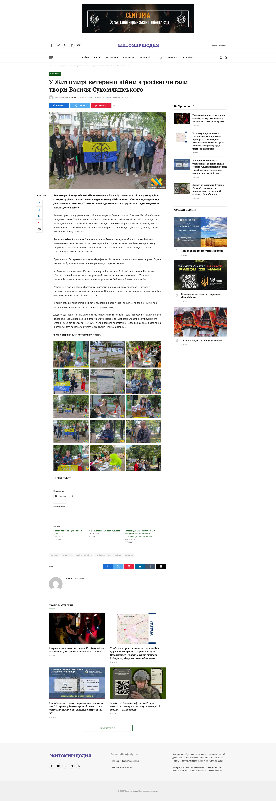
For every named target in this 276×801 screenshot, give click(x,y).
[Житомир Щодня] (138, 45)
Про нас (173, 57)
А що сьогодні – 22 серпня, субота (201, 340)
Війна (85, 57)
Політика (112, 57)
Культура (129, 57)
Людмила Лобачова (68, 97)
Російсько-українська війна (108, 555)
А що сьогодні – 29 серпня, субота (104, 530)
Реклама (188, 57)
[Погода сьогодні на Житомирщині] (200, 232)
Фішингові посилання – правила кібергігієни (200, 295)
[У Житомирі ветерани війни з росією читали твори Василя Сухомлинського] (107, 150)
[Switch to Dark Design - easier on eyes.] (221, 57)
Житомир (54, 555)
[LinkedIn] (39, 216)
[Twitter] (39, 209)
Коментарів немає (113, 97)
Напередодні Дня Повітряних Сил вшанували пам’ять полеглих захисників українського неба (140, 533)
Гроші (97, 57)
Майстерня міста (84, 555)
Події (160, 57)
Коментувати (107, 728)
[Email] (39, 229)
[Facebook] (39, 203)
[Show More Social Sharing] (114, 105)
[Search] (225, 57)
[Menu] (51, 57)
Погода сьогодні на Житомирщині (202, 250)
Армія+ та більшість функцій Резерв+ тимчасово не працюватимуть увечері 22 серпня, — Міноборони (135, 706)
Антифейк (145, 57)
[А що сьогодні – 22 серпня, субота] (200, 322)
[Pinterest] (39, 222)
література (68, 555)
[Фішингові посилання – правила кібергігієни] (200, 275)
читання (129, 555)
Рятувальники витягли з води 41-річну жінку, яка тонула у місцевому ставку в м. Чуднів (77, 649)
